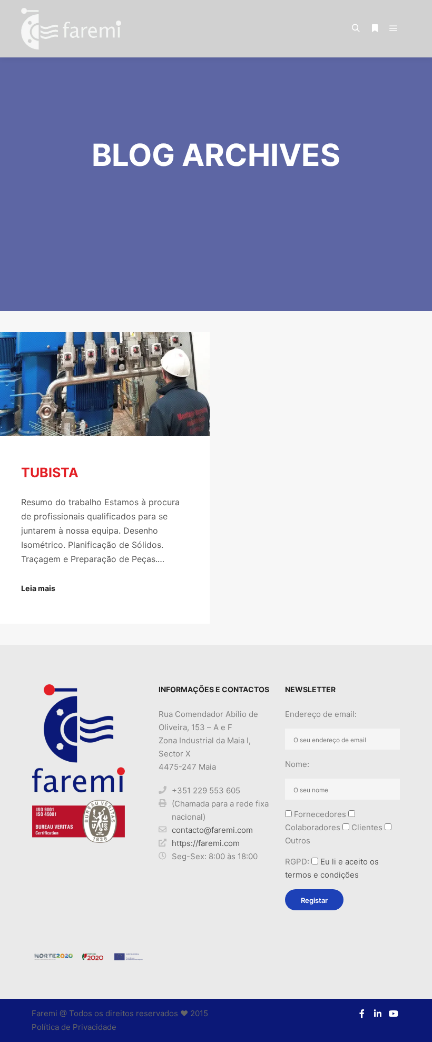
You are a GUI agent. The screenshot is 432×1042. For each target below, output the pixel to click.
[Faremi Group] (71, 28)
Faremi (44, 1013)
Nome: (297, 764)
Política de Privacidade (74, 1027)
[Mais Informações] (374, 28)
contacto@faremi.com (212, 830)
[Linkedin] (378, 1013)
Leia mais (38, 588)
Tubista (49, 472)
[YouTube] (393, 1013)
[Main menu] (393, 28)
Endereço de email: (321, 714)
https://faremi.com (206, 843)
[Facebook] (362, 1013)
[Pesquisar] (355, 28)
